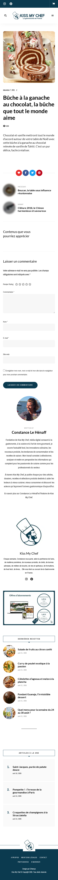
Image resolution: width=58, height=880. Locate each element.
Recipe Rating (8, 284)
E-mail (6, 338)
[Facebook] (26, 173)
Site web (6, 354)
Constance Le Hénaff (29, 432)
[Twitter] (32, 173)
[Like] (19, 173)
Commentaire (8, 292)
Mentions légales (29, 857)
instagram (5, 4)
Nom (5, 322)
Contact (43, 857)
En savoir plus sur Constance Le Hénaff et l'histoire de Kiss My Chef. (29, 495)
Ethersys (33, 869)
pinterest (11, 4)
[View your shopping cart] (53, 4)
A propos (15, 857)
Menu (52, 16)
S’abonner (35, 861)
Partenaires (23, 861)
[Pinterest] (39, 173)
